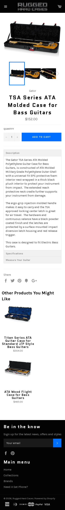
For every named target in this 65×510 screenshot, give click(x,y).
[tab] (32, 153)
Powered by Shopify (44, 498)
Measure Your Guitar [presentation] (18, 260)
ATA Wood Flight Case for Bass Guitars (18, 395)
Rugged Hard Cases (23, 498)
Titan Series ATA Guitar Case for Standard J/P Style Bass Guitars (18, 342)
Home (7, 469)
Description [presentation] (13, 152)
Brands (8, 481)
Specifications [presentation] (14, 253)
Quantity (9, 129)
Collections (11, 475)
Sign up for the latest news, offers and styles (32, 434)
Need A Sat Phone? (16, 487)
